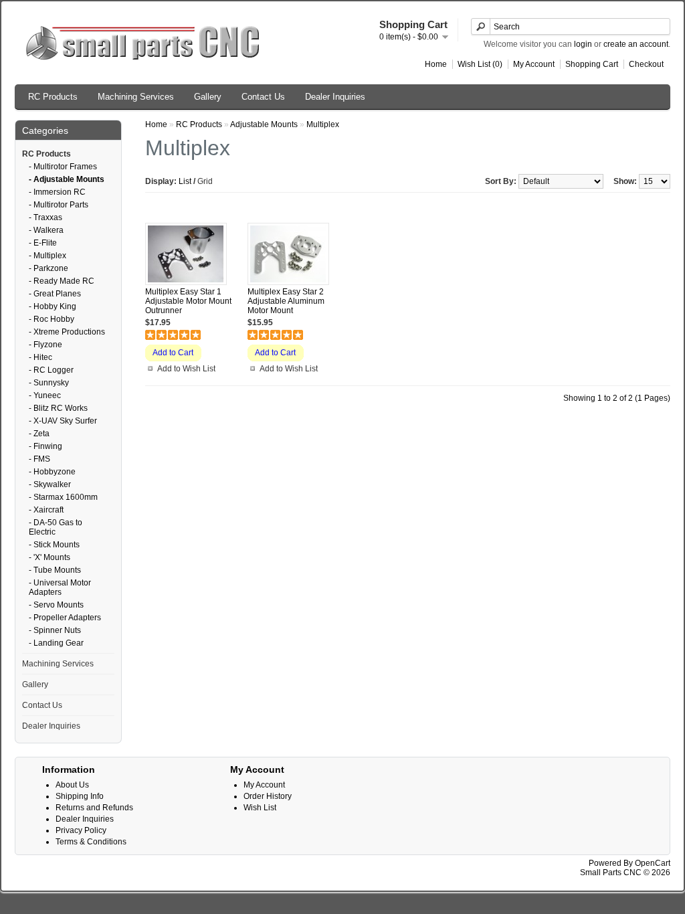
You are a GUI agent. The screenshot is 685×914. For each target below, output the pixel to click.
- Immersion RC (57, 192)
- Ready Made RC (61, 281)
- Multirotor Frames (63, 166)
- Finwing (45, 446)
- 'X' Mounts (49, 557)
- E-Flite (43, 243)
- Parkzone (48, 268)
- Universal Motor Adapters (60, 587)
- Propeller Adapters (65, 617)
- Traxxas (45, 217)
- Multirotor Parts (58, 204)
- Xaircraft (46, 510)
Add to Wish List (186, 368)
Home (436, 64)
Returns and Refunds (94, 807)
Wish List (259, 807)
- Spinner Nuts (55, 630)
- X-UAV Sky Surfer (63, 421)
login (583, 44)
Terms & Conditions (91, 841)
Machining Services (136, 97)
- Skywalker (50, 484)
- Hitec (40, 357)
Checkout (646, 64)
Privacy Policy (81, 830)
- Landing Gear (56, 643)
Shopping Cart (591, 64)
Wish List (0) (480, 64)
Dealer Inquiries (335, 97)
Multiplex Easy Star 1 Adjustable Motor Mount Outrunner (188, 301)
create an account (635, 44)
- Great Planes (55, 293)
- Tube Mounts (55, 570)
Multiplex (322, 124)
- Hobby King (52, 306)
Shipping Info (80, 796)
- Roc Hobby (51, 319)
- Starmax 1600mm (63, 497)
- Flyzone (45, 344)
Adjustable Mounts (264, 124)
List (185, 181)
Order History (267, 796)
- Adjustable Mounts (66, 179)
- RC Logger (51, 370)
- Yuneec (45, 395)
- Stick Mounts (54, 544)
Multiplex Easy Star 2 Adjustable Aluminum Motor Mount (286, 301)
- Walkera (46, 230)
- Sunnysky (49, 382)
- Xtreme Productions (67, 332)
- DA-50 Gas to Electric (55, 527)
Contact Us (263, 97)
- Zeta (39, 433)
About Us (72, 785)
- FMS (39, 459)
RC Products (53, 97)
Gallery (207, 97)
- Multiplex (47, 255)
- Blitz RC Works (58, 408)
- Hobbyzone (52, 471)
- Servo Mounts (56, 605)
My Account (534, 64)
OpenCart (652, 863)
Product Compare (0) (185, 201)
